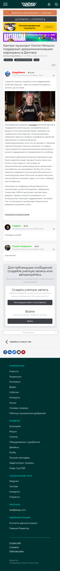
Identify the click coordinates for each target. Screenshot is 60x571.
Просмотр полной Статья (17, 214)
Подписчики (28, 332)
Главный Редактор (19, 528)
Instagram (14, 491)
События (14, 392)
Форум (13, 431)
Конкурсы (14, 397)
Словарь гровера (18, 408)
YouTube (13, 486)
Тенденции (15, 376)
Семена (13, 437)
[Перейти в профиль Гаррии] (7, 227)
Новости (43, 56)
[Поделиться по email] (19, 352)
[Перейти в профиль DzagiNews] (7, 74)
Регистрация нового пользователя (30, 302)
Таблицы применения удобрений (27, 413)
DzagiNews (15, 56)
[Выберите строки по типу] (54, 65)
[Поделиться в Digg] (10, 352)
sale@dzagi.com (17, 510)
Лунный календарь (19, 457)
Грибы (12, 452)
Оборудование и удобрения (24, 442)
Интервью (14, 381)
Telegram (14, 481)
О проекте (14, 547)
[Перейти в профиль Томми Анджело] (7, 248)
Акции (12, 402)
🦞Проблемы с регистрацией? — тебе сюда (30, 13)
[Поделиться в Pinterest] (23, 352)
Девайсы (14, 447)
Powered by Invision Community (23, 563)
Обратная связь (16, 551)
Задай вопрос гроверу (21, 463)
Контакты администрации (23, 523)
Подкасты (14, 497)
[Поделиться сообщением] (53, 75)
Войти (30, 321)
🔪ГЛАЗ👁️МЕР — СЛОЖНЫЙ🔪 (30, 19)
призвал (33, 125)
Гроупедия (15, 426)
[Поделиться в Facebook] (5, 352)
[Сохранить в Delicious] (14, 352)
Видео (12, 387)
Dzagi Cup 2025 (17, 468)
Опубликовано (27, 75)
